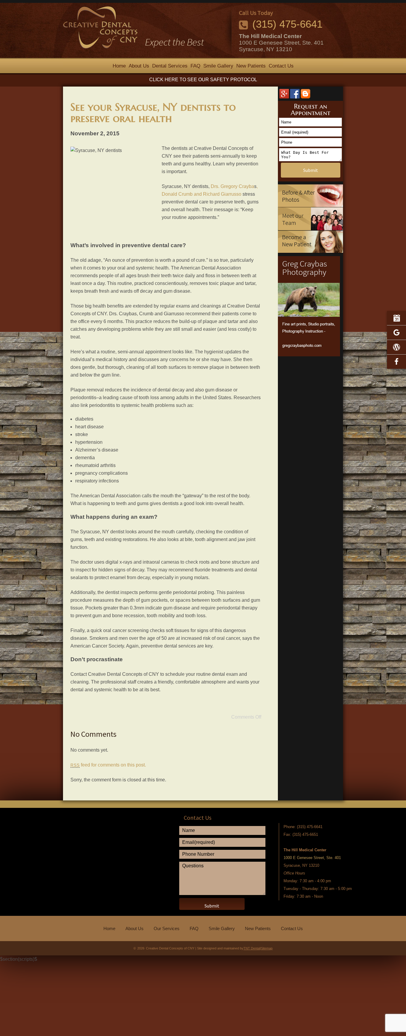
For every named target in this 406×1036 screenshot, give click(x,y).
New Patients (251, 66)
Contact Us (281, 66)
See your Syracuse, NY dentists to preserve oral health (153, 112)
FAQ (195, 66)
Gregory (229, 186)
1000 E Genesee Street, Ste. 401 (281, 43)
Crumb (185, 194)
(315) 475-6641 (287, 24)
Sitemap (267, 948)
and (198, 194)
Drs (214, 186)
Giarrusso (231, 194)
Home (119, 66)
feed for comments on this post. (108, 764)
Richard (211, 194)
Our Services (167, 928)
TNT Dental (251, 948)
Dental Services (170, 66)
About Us (139, 66)
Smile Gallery (218, 66)
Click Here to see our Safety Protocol (203, 79)
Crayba (246, 186)
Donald (169, 194)
